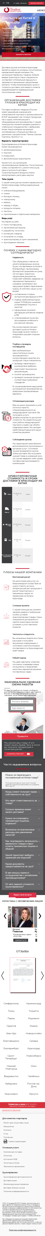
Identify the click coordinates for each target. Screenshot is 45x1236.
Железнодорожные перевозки (16, 1184)
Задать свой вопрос (22, 895)
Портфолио (8, 1137)
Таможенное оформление (14, 1166)
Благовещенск (11, 1041)
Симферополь (11, 1003)
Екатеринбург (11, 1048)
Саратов (11, 1026)
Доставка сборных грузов (14, 1188)
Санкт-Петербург (11, 1057)
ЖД (10, 540)
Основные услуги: (10, 1148)
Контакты (7, 1130)
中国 (7, 3)
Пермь (11, 1018)
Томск (11, 1011)
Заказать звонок (11, 1110)
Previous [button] (3, 975)
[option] (22, 924)
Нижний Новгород (11, 1067)
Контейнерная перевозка (7, 555)
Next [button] (41, 975)
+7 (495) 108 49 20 (34, 1216)
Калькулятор (9, 1126)
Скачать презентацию (17, 1141)
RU (4, 3)
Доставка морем (10, 1180)
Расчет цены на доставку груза (16, 1123)
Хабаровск (11, 1084)
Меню (39, 10)
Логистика (8, 1156)
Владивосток (11, 1076)
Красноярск (11, 1094)
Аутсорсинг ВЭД (10, 1159)
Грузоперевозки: (10, 1173)
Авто (7, 512)
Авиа (9, 494)
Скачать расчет (15, 754)
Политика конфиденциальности (16, 1191)
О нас (6, 1134)
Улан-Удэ (11, 1033)
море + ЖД (9, 525)
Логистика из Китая (11, 1163)
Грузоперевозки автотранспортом (18, 1177)
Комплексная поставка (13, 1152)
